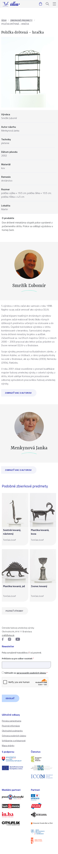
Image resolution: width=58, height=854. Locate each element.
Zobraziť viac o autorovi (18, 392)
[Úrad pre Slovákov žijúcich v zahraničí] (43, 832)
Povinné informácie (11, 725)
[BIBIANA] (43, 815)
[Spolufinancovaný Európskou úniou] (14, 768)
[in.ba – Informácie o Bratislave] (14, 815)
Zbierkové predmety (21, 20)
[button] (54, 4)
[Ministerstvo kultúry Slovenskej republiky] (14, 759)
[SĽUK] (43, 806)
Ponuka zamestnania (11, 720)
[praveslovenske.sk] (14, 797)
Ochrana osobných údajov (14, 735)
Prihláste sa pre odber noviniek (18, 658)
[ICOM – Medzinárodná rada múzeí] (43, 776)
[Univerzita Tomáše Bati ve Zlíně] (43, 823)
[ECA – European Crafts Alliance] (43, 759)
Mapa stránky (8, 745)
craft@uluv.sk (8, 635)
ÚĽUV (3, 20)
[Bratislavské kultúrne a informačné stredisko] (43, 841)
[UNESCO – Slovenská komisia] (43, 797)
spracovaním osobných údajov (31, 672)
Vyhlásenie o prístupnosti (14, 740)
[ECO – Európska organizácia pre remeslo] (43, 768)
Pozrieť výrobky (14, 610)
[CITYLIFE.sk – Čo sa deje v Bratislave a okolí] (14, 823)
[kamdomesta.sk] (14, 806)
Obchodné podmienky (12, 730)
